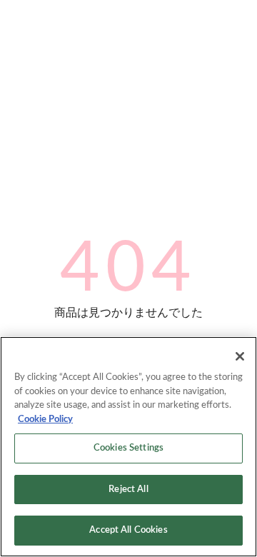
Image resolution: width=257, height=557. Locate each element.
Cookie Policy (45, 419)
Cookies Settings (128, 448)
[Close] (240, 356)
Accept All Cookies (128, 530)
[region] (128, 446)
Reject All (128, 489)
